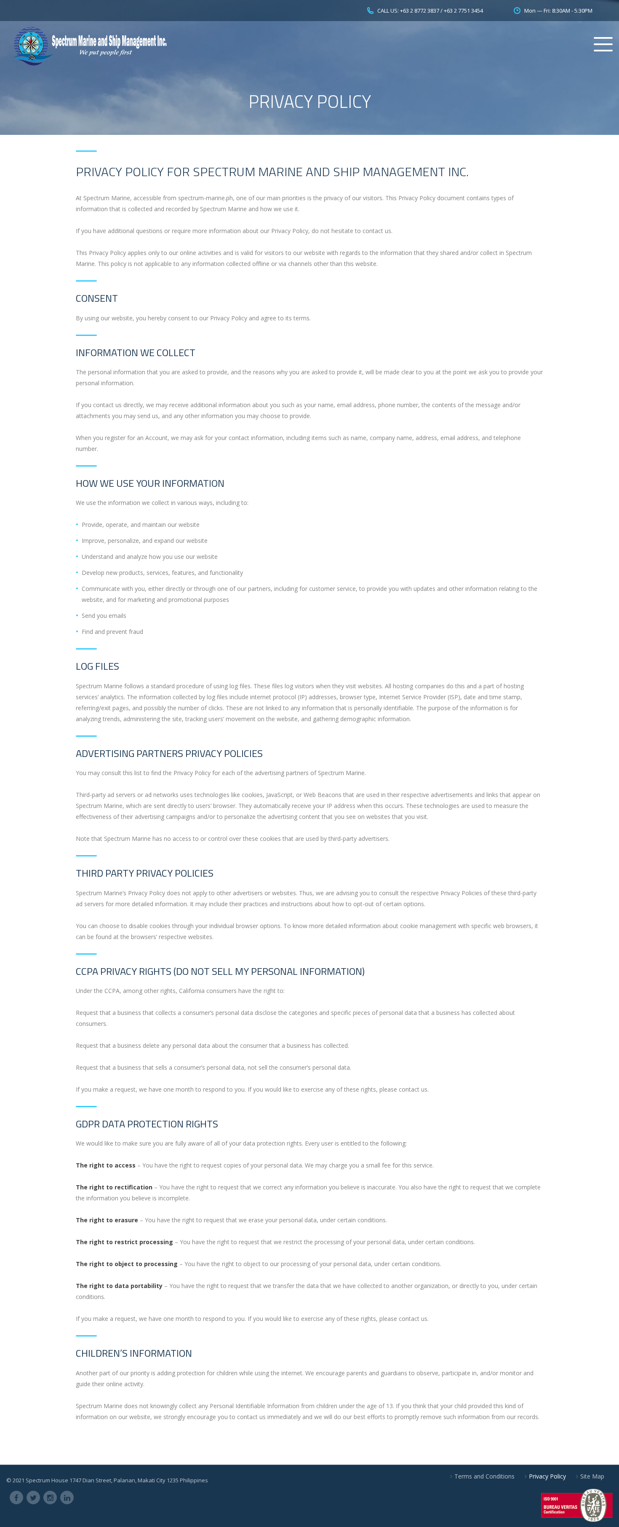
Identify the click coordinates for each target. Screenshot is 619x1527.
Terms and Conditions (484, 1476)
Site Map (592, 1476)
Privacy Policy (547, 1476)
